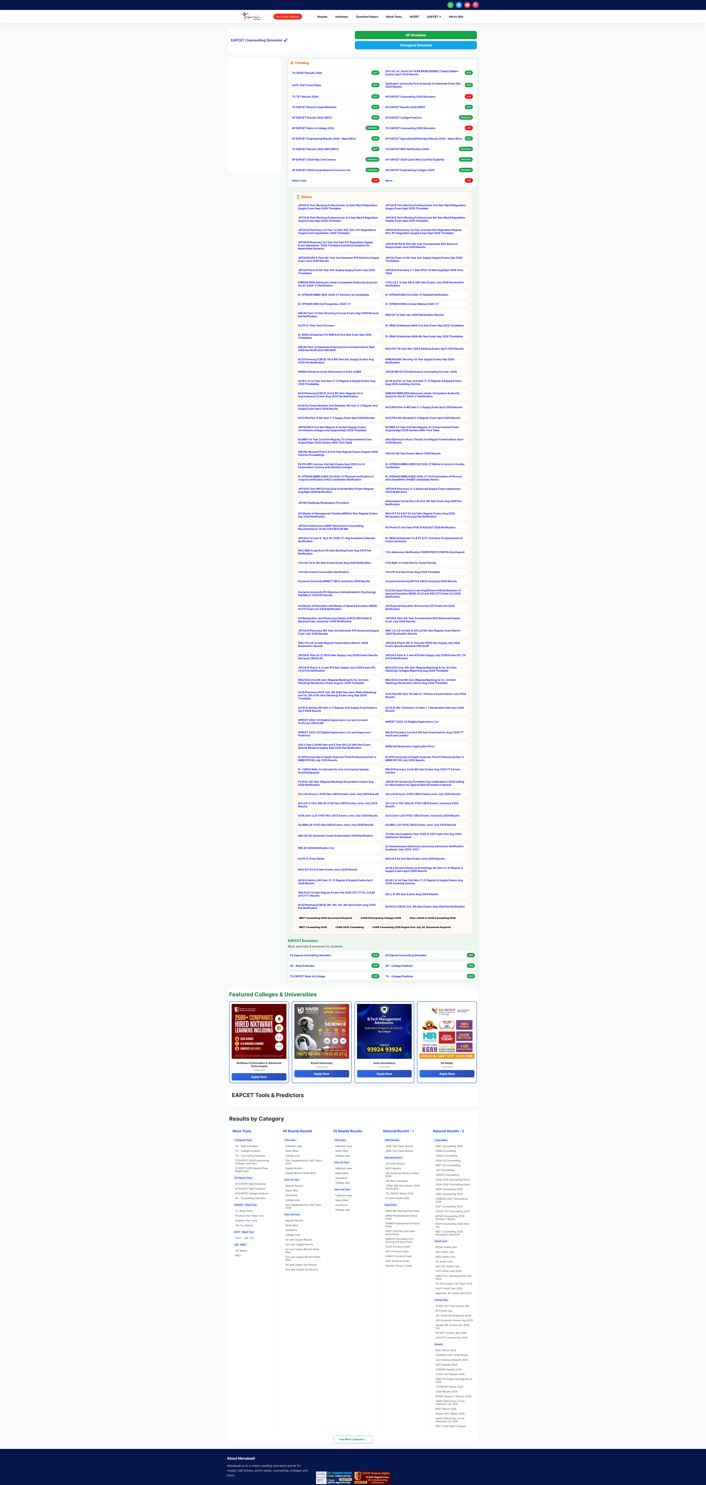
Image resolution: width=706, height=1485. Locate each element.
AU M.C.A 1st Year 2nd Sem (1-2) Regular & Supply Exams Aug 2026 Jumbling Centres (424, 882)
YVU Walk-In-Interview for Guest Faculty (410, 562)
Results (322, 16)
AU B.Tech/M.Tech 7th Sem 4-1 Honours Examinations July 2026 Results (425, 695)
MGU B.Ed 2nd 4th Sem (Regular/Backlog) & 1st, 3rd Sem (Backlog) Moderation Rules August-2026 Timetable (333, 681)
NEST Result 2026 (446, 1408)
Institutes (341, 16)
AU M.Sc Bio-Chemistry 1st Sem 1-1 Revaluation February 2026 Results (424, 709)
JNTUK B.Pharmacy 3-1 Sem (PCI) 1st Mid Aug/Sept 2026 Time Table (424, 271)
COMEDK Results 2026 (449, 1369)
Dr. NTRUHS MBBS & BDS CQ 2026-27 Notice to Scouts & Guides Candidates (425, 465)
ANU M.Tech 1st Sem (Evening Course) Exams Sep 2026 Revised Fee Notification (338, 315)
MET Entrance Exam (397, 1251)
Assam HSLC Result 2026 (450, 1413)
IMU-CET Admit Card (447, 1266)
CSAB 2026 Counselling (349, 927)
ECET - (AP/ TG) (244, 1237)
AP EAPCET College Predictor (403, 117)
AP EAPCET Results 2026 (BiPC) (312, 117)
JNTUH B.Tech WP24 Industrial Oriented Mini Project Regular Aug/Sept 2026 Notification (336, 490)
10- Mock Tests (244, 1210)
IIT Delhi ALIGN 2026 (397, 1198)
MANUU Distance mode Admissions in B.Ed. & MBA (329, 371)
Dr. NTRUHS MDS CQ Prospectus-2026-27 (324, 303)
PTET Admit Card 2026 (448, 1271)
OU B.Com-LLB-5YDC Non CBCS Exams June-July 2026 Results (338, 815)
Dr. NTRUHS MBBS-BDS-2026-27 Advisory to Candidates (333, 294)
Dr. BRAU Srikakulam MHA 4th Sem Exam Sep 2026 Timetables (424, 336)
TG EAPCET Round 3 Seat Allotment (314, 107)
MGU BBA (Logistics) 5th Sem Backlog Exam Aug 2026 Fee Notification (334, 552)
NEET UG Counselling (448, 1165)
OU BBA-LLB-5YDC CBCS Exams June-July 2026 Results (420, 824)
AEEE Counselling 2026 (449, 1189)
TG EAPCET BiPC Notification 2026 (407, 149)
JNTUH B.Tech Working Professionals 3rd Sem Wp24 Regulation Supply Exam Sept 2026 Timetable (338, 219)
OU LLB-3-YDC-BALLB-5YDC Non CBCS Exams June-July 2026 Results (337, 805)
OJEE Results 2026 (446, 1391)
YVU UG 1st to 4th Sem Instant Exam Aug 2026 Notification (334, 562)
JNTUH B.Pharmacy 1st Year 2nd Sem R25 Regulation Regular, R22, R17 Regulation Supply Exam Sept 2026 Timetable (423, 231)
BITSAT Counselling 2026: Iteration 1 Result (450, 1217)
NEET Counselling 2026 (313, 927)
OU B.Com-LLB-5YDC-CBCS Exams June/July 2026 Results (422, 815)
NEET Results (393, 1168)
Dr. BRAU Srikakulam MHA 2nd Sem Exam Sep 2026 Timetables (424, 325)
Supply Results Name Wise (300, 1172)
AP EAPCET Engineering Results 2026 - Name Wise (324, 138)
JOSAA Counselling (447, 1155)
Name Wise (291, 1150)
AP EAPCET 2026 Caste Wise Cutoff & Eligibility (414, 159)
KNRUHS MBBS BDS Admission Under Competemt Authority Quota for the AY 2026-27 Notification (422, 395)
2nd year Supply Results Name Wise (302, 1258)
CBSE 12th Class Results (399, 1150)
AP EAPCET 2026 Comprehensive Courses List (321, 170)
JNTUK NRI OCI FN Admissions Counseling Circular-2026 (421, 371)
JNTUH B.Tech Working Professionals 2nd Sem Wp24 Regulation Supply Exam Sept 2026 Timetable (425, 207)
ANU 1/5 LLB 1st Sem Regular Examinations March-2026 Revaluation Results (333, 644)
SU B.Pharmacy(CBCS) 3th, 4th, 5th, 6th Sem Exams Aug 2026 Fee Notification (337, 906)
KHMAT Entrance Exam (399, 1256)
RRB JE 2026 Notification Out (316, 847)
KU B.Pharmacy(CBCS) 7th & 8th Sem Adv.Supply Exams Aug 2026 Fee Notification (336, 361)
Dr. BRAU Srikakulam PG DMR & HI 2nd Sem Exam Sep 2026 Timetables (334, 336)
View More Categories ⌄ (353, 1439)
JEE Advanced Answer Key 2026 (454, 1320)
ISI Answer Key (444, 1310)
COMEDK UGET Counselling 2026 (451, 1200)
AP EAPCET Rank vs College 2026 (313, 128)
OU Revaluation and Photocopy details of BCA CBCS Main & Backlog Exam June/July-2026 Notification (335, 620)
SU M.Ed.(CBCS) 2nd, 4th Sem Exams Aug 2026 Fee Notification (425, 906)
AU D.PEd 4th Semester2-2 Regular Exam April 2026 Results (422, 417)
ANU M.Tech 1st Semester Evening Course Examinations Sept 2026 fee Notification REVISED (336, 348)
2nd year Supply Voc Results (301, 1269)
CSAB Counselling (446, 1150)
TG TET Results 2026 (305, 96)
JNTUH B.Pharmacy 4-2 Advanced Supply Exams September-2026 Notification (423, 490)
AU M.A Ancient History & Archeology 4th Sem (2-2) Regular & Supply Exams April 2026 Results (424, 869)
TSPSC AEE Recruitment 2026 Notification (403, 1187)
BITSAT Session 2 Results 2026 (453, 1396)
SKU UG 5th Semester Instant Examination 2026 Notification (335, 835)
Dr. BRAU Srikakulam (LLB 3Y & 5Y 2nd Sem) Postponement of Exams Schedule (424, 539)
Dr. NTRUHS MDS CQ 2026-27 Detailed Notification (416, 294)
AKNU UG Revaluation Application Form (409, 746)
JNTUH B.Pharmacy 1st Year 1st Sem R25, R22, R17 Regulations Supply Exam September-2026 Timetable (337, 231)
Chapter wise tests (246, 1220)
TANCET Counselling (447, 1174)
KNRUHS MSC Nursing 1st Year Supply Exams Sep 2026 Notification (419, 361)
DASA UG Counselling (448, 1160)
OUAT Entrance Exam (398, 1246)
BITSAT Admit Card (446, 1247)
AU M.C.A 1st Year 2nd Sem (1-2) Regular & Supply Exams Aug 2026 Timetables (336, 382)
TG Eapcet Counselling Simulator (310, 955)
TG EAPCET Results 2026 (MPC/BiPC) (315, 149)
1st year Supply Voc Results (301, 1264)
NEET (238, 1255)
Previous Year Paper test (249, 1215)
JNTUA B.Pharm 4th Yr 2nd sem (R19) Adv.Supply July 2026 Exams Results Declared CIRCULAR (422, 644)
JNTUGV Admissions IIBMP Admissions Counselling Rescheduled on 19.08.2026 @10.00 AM (330, 527)
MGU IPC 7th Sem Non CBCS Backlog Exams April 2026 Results (424, 348)
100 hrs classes (244, 1225)
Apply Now (259, 1077)
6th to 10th (456, 16)
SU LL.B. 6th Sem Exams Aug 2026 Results (411, 894)
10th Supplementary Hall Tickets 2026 (303, 1162)
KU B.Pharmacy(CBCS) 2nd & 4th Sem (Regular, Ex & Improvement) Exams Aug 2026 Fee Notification (330, 395)
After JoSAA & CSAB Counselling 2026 (433, 917)
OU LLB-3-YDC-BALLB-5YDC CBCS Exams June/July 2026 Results (421, 805)
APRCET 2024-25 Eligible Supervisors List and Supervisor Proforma (334, 734)
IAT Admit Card (444, 1261)
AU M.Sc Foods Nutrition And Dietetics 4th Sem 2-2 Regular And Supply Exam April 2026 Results (338, 407)
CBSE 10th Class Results (399, 1146)
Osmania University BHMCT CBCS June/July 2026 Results (334, 581)
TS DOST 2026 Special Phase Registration (251, 1170)
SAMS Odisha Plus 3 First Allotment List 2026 (450, 1402)
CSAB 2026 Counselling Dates (453, 1179)
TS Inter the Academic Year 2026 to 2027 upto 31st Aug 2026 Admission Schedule (423, 835)
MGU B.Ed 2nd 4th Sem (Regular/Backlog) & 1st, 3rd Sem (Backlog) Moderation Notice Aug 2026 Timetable (420, 681)
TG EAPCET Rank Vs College (307, 976)
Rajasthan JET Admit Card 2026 (454, 1293)
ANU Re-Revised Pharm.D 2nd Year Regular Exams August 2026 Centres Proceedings (338, 453)
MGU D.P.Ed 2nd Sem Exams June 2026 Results (415, 858)
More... (389, 180)
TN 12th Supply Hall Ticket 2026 (454, 1283)
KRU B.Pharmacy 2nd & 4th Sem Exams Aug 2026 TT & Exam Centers (422, 771)
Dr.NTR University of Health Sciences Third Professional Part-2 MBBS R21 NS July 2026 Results (424, 758)
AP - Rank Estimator (302, 965)
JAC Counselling (445, 1170)
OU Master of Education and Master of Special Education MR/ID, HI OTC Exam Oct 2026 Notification (337, 607)
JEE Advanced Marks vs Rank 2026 (402, 1175)
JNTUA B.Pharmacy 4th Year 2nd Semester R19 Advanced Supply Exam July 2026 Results (338, 632)
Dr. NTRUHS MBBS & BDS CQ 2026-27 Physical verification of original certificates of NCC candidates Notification (336, 478)
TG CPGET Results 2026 (307, 72)
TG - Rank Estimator (246, 1146)
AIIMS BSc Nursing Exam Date (403, 1210)
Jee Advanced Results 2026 (452, 1359)
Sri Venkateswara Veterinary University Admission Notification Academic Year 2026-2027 (424, 848)
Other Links (299, 180)
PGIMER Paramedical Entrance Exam (403, 1225)
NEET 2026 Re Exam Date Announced (400, 1233)
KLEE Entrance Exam (397, 1260)
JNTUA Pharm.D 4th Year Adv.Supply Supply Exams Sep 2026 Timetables (423, 259)
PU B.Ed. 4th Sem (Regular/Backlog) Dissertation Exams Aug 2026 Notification (336, 783)
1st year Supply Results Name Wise (302, 1251)
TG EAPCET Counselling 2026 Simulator (410, 128)
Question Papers (367, 16)
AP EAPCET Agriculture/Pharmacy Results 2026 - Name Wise (423, 138)
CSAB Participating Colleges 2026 (381, 917)
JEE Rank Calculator (397, 1180)
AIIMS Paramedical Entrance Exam (401, 1217)
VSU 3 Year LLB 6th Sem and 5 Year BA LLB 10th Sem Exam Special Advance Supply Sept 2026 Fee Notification (334, 746)
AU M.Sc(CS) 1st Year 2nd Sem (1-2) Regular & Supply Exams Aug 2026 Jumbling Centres (423, 382)
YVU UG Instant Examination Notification (323, 571)
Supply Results (293, 1168)
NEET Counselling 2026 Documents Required (325, 917)
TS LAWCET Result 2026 (399, 1193)
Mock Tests (394, 16)
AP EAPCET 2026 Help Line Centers (314, 159)
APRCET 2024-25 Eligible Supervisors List (411, 721)
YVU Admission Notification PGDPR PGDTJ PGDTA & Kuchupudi (425, 552)
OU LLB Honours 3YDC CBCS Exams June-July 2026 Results (423, 794)
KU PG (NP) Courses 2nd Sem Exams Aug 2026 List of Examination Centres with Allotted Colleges (331, 465)
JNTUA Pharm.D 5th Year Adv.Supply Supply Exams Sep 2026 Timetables (336, 271)
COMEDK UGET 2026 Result (452, 1355)
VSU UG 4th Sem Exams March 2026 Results (413, 453)
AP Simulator (416, 35)
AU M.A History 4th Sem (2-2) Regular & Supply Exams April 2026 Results (335, 882)
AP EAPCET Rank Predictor (250, 1188)
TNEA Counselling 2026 (449, 1193)
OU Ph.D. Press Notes (311, 858)
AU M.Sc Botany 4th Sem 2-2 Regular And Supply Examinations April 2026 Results (337, 709)
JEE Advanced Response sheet (453, 1315)
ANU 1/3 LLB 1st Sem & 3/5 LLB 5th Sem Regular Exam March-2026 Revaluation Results (423, 632)
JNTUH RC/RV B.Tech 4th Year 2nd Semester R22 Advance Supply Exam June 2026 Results (421, 245)
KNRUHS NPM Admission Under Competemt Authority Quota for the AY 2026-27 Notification (338, 284)
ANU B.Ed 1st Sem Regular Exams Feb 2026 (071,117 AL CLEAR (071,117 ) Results (336, 894)
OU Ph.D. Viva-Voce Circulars (316, 325)
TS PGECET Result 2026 (449, 1386)
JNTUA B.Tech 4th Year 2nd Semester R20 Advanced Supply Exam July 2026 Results (422, 620)
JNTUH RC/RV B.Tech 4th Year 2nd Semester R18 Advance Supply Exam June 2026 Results (338, 259)
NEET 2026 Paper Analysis (451, 1426)
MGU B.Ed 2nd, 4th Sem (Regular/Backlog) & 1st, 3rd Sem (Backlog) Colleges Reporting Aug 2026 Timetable (421, 669)
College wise (292, 1155)
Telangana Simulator (416, 45)
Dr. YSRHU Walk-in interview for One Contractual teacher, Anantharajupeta (334, 771)
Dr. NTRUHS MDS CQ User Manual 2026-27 (412, 303)
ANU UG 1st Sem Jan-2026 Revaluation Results (414, 314)
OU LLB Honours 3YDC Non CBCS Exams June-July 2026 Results (338, 794)
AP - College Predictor (399, 965)
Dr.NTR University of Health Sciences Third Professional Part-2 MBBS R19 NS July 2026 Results (337, 758)
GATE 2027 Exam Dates (306, 85)
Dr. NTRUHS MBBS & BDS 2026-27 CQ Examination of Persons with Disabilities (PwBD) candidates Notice (423, 478)
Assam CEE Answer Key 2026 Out (452, 1326)
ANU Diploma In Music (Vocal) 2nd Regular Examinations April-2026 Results (424, 441)
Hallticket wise (293, 1146)
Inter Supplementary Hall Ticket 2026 (303, 1206)
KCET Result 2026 (446, 1350)
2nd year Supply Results (299, 1244)
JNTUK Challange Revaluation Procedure (323, 502)
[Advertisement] (254, 115)
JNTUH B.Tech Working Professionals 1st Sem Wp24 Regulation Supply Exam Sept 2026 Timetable (337, 207)
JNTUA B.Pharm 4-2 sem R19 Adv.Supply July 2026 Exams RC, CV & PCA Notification (337, 669)
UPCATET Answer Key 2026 (451, 1337)
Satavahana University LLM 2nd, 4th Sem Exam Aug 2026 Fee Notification (423, 502)
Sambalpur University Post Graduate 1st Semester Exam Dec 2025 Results (423, 85)
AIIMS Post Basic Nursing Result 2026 (454, 1380)
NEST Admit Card (445, 1256)
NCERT (414, 16)
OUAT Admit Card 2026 (449, 1288)
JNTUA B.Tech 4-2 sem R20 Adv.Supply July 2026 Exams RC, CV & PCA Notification (425, 657)
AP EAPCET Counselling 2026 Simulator (410, 96)
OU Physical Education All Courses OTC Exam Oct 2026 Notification (420, 607)
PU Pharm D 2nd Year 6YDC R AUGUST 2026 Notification (420, 527)
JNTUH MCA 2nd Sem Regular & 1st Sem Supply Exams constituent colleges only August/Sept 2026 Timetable (332, 428)
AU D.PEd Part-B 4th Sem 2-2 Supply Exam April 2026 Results (336, 417)
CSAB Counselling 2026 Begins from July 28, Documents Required (411, 927)
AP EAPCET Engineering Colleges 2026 (409, 170)
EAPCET (434, 16)
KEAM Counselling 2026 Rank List (452, 1225)
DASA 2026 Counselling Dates (453, 1184)
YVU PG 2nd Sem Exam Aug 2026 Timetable (412, 571)
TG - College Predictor (399, 976)
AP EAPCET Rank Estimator (250, 1183)
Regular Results (294, 1185)
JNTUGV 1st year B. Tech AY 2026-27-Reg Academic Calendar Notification (336, 539)
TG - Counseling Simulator (250, 1155)
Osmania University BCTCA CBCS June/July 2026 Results (421, 581)
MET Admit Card (445, 1251)
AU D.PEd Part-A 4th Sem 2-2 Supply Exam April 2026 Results (423, 407)
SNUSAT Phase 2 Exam (399, 1265)
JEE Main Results (395, 1163)
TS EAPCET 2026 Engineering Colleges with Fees (252, 1162)
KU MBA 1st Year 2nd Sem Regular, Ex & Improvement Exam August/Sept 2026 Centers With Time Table (422, 428)
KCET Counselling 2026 (449, 1206)
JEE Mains (241, 1250)
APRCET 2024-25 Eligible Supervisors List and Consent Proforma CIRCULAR (333, 721)
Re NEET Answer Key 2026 (451, 1332)
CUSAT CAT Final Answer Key (452, 1305)
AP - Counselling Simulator (250, 1198)
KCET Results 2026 (446, 1364)
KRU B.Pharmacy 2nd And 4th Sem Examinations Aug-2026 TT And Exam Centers (424, 734)
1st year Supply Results (298, 1239)
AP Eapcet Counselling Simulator (406, 955)
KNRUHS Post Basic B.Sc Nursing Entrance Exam (400, 1240)
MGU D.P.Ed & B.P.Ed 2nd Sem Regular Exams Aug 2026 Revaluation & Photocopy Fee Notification (420, 515)
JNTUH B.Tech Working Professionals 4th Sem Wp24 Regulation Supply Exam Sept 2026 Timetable (425, 219)
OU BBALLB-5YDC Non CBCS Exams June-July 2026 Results (335, 824)
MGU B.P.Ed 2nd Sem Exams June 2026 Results (327, 869)
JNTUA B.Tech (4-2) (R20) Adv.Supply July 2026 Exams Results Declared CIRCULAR (338, 657)
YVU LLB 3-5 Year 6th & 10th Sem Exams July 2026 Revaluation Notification (424, 284)
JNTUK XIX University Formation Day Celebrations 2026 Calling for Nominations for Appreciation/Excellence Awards (424, 783)
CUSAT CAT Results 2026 (450, 1374)
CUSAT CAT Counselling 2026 (453, 1211)
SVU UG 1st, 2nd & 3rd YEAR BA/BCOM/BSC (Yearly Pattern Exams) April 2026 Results (422, 73)
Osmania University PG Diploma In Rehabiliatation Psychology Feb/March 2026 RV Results (337, 593)
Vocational (291, 1195)
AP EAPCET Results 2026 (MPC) (405, 107)
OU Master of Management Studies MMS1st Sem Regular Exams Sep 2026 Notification (338, 515)
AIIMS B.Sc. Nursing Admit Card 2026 (454, 1277)
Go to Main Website (287, 16)
